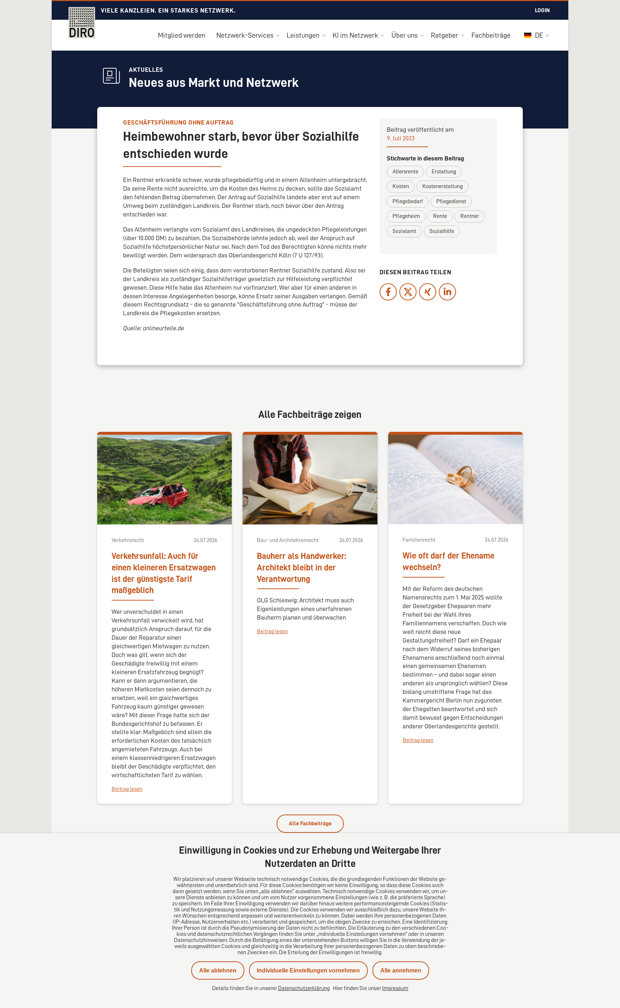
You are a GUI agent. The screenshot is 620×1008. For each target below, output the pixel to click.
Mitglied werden (181, 35)
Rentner (469, 216)
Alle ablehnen (217, 970)
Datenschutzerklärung (304, 988)
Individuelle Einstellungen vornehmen (308, 970)
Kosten (401, 186)
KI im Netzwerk (355, 35)
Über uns (404, 35)
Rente (440, 216)
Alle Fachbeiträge (310, 823)
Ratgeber (444, 35)
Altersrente (405, 171)
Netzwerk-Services (244, 35)
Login (542, 10)
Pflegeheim (406, 216)
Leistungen (303, 35)
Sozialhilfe (441, 231)
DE (538, 35)
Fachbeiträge (491, 35)
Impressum (395, 988)
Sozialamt (404, 231)
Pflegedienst (451, 201)
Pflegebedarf (408, 201)
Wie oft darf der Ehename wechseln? (448, 561)
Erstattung (444, 171)
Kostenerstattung (442, 186)
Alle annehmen (400, 970)
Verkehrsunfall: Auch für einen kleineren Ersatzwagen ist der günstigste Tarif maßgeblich (164, 573)
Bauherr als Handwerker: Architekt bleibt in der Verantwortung (301, 567)
